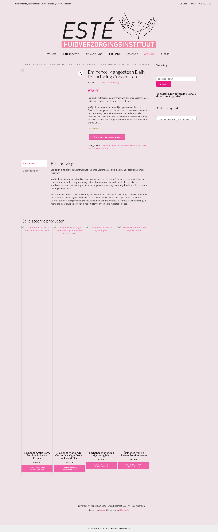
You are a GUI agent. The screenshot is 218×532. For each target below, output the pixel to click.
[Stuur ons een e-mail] (3, 4)
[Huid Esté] (109, 28)
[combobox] (176, 118)
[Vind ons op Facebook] (7, 4)
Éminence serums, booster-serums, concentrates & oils (74, 64)
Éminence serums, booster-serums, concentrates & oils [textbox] (177, 119)
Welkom (51, 54)
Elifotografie (124, 510)
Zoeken (163, 84)
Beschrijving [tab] (29, 163)
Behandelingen (94, 54)
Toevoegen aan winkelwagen (107, 137)
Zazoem (102, 510)
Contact (132, 54)
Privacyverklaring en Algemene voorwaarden (109, 528)
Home (27, 64)
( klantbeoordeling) (109, 82)
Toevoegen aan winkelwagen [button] (37, 468)
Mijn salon (115, 54)
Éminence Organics (40, 64)
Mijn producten (71, 54)
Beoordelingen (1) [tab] (32, 170)
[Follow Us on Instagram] (10, 4)
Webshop (149, 54)
